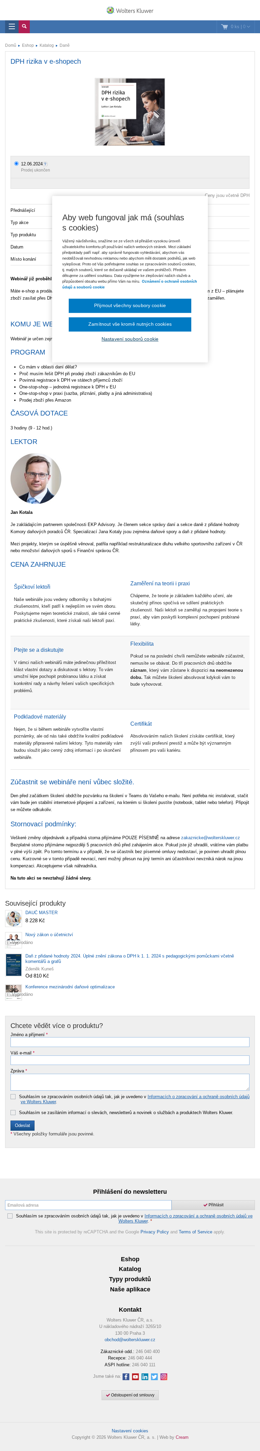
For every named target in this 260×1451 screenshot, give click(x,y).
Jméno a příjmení (29, 1034)
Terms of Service (195, 1231)
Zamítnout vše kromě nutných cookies (130, 324)
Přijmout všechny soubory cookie (130, 305)
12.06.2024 (32, 163)
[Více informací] (46, 163)
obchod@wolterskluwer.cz (130, 1339)
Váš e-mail (22, 1053)
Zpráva (18, 1071)
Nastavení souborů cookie (130, 339)
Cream (182, 1437)
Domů (10, 45)
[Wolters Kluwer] (130, 10)
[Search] (24, 26)
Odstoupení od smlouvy (132, 1395)
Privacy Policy (154, 1231)
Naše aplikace (130, 1289)
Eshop (28, 45)
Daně (65, 45)
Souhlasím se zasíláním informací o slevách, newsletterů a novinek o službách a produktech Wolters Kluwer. (126, 1112)
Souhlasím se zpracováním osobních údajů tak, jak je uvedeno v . (134, 1099)
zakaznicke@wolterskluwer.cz (210, 837)
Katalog (47, 45)
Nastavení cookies (130, 1430)
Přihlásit (215, 1205)
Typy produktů (130, 1279)
